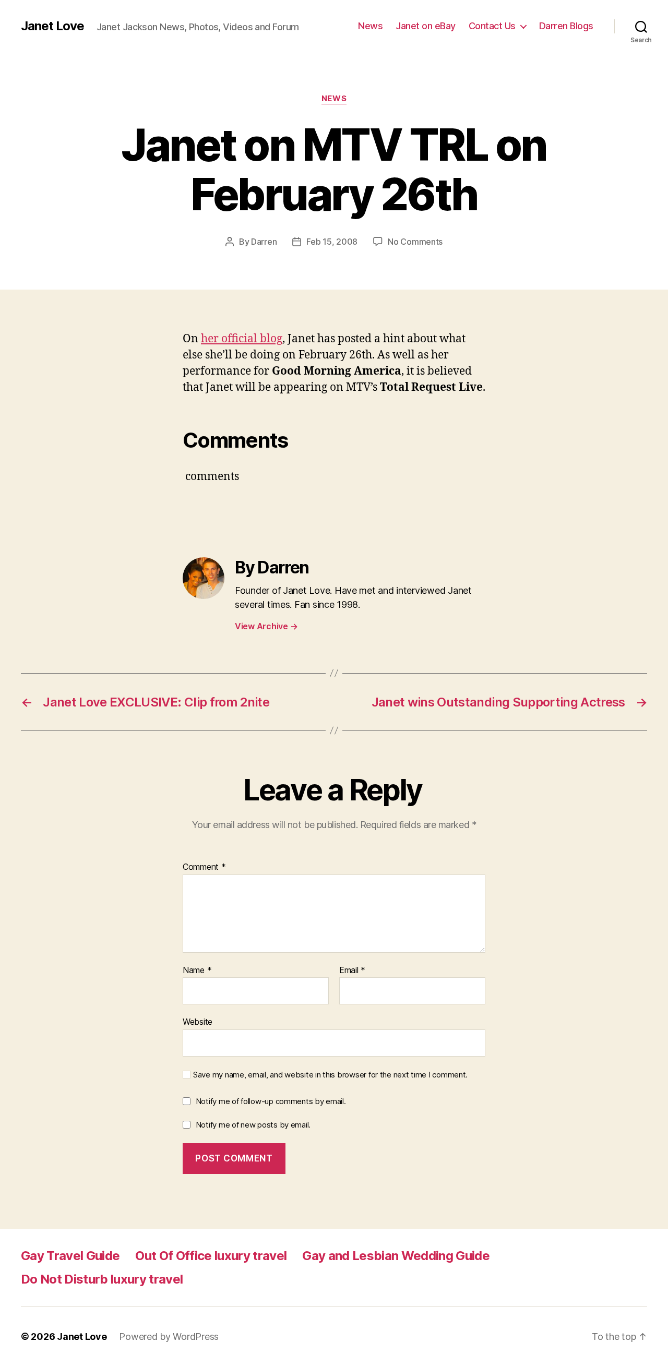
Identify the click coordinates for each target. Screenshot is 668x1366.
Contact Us (492, 25)
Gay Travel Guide (70, 1255)
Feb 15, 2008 (331, 241)
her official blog (241, 339)
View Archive (266, 626)
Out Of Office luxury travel (211, 1255)
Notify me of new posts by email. (253, 1125)
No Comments (415, 241)
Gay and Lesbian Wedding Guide (396, 1255)
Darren (264, 241)
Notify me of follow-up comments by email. (271, 1101)
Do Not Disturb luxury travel (102, 1279)
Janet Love (52, 26)
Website (197, 1021)
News (370, 25)
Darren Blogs (566, 25)
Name (197, 970)
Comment (204, 867)
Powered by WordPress (169, 1336)
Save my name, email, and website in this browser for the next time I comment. (330, 1075)
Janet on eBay (426, 25)
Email (352, 970)
